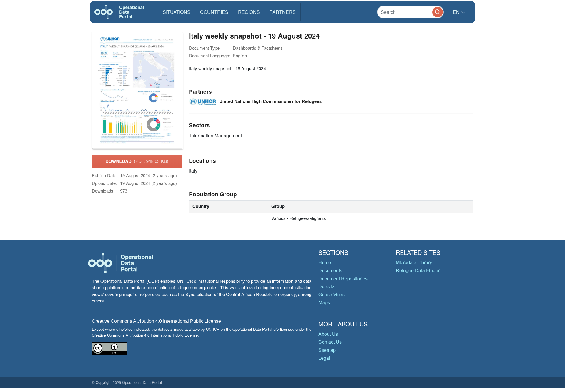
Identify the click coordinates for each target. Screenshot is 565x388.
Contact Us (330, 341)
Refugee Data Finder (418, 270)
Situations (176, 12)
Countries (214, 12)
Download (136, 161)
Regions (249, 12)
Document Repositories (343, 278)
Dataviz (326, 286)
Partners (283, 12)
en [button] (457, 12)
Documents (330, 270)
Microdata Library (414, 262)
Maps (324, 302)
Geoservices (331, 294)
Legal (324, 357)
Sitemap (327, 350)
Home (324, 262)
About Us (328, 333)
